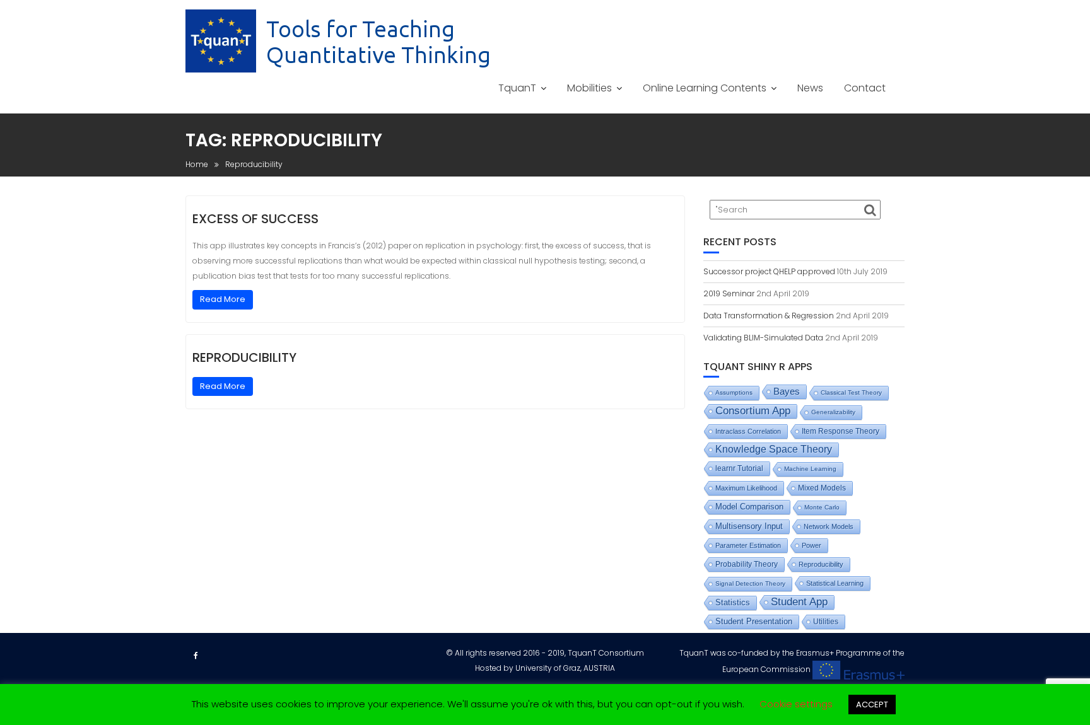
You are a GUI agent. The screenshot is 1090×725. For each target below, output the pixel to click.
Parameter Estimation (748, 545)
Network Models (828, 526)
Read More (222, 299)
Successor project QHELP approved (769, 271)
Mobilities (589, 88)
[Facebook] (195, 656)
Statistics (732, 602)
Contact (865, 88)
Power (811, 545)
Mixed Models (822, 488)
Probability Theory (746, 564)
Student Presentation (753, 621)
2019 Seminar (728, 293)
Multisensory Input (749, 526)
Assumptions (734, 392)
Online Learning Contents (704, 88)
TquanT (517, 88)
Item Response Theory (840, 431)
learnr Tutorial (739, 468)
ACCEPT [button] (872, 704)
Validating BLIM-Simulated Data (763, 337)
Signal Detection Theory (750, 583)
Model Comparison (749, 506)
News (810, 88)
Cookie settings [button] (796, 703)
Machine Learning (810, 468)
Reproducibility (244, 357)
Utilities (825, 621)
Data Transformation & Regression (768, 315)
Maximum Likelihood (746, 488)
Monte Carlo (822, 507)
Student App (799, 602)
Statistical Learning (835, 583)
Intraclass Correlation (748, 431)
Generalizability (833, 412)
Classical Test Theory (851, 392)
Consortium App (752, 411)
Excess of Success (255, 219)
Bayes (786, 391)
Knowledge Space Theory (773, 449)
